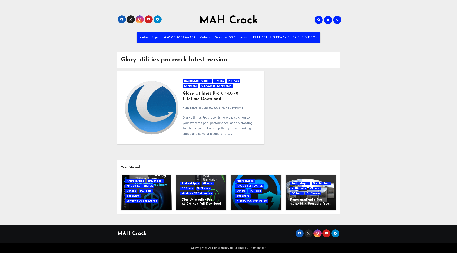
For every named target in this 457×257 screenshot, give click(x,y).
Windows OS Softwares (231, 37)
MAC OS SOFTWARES (179, 37)
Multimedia (299, 188)
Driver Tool (155, 180)
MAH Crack (228, 20)
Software (190, 86)
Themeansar (257, 248)
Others (205, 37)
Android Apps (148, 37)
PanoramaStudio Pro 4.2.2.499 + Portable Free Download (309, 203)
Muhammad (190, 107)
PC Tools (233, 81)
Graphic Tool (321, 183)
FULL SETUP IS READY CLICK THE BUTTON (285, 37)
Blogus (239, 248)
